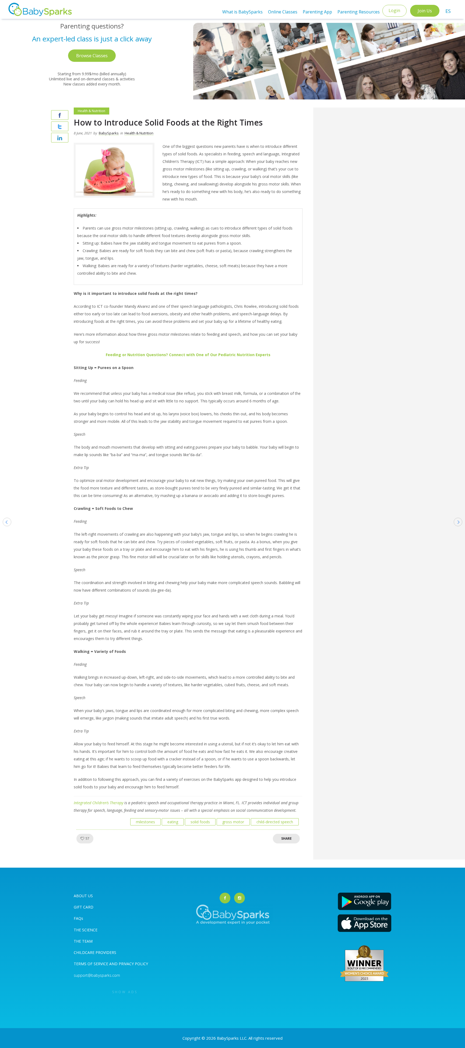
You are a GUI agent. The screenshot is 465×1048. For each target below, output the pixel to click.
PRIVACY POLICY (133, 963)
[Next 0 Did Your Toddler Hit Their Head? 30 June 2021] (460, 530)
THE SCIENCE (85, 929)
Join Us (425, 11)
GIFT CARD (83, 907)
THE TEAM (83, 941)
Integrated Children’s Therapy (98, 802)
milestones (145, 821)
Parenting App (317, 12)
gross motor (233, 821)
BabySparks (109, 133)
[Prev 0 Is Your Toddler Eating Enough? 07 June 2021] (4, 530)
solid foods (200, 821)
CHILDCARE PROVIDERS (95, 952)
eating (172, 821)
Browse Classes (92, 56)
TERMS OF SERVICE (91, 963)
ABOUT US (83, 895)
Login (394, 10)
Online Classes (282, 12)
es (448, 11)
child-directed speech (274, 821)
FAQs (78, 918)
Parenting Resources (358, 12)
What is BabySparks (242, 12)
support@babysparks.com (97, 975)
